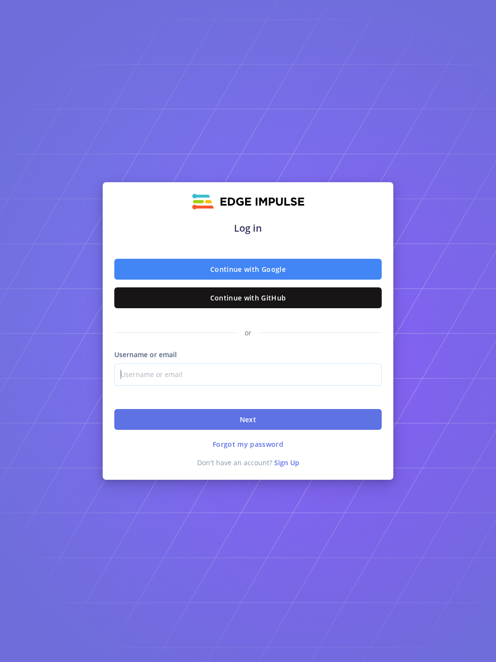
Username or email (145, 354)
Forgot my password (248, 444)
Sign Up (286, 462)
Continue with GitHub (248, 297)
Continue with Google (248, 269)
